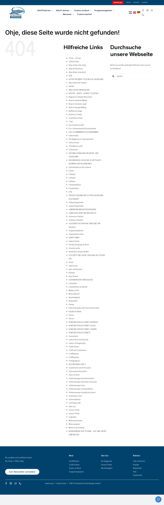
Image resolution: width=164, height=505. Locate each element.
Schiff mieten (74, 346)
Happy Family (74, 241)
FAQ (70, 192)
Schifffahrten (74, 353)
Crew (71, 121)
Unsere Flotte (74, 410)
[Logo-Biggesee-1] (17, 7)
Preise (71, 315)
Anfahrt (71, 86)
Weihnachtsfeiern (75, 420)
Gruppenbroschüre (76, 234)
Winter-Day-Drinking (76, 427)
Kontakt (72, 272)
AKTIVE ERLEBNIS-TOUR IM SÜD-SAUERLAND (86, 79)
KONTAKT (144, 2)
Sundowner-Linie (75, 396)
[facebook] (143, 10)
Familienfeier (74, 188)
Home (71, 262)
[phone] (143, 15)
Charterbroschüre (76, 118)
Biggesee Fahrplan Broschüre (80, 97)
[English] (134, 12)
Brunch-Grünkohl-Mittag (78, 100)
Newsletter (73, 301)
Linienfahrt (73, 283)
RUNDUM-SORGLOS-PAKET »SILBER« (83, 329)
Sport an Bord (74, 375)
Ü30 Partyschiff (74, 403)
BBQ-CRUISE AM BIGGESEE (79, 90)
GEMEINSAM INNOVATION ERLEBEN (82, 209)
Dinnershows (74, 142)
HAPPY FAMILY (74, 237)
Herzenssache (74, 248)
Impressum (73, 265)
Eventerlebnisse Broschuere (80, 167)
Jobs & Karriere (139, 461)
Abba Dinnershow (76, 68)
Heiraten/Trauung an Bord (79, 244)
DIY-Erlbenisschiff (75, 146)
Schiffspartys (74, 357)
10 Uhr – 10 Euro (75, 58)
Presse (71, 318)
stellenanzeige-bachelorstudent (81, 378)
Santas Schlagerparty (77, 343)
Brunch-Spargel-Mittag (77, 107)
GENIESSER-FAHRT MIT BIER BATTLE (82, 213)
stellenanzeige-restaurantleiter (81, 389)
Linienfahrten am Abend (78, 287)
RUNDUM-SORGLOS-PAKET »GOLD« (82, 325)
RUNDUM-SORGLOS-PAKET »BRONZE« (83, 322)
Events (71, 170)
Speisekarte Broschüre (78, 371)
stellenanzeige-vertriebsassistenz (82, 392)
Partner (71, 304)
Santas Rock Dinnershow (78, 339)
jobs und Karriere (75, 269)
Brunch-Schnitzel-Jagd (77, 104)
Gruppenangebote (76, 230)
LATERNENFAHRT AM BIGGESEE (81, 280)
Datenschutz (74, 135)
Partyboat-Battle (75, 311)
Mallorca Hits (74, 290)
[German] (138, 12)
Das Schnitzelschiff (76, 125)
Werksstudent (74, 424)
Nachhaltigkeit (74, 297)
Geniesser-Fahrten (76, 216)
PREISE (128, 2)
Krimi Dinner (73, 276)
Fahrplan (72, 174)
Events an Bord (75, 468)
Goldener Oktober (76, 220)
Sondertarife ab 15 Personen (80, 368)
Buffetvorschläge (75, 111)
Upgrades (73, 417)
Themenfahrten (75, 399)
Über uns (72, 406)
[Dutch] (130, 12)
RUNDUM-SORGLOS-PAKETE (79, 332)
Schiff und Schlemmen (77, 350)
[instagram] (147, 10)
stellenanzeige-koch (77, 385)
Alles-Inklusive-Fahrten (77, 82)
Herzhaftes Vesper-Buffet (79, 251)
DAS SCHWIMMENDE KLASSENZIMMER (83, 132)
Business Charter (75, 114)
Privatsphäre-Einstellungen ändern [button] (87, 483)
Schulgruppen (74, 360)
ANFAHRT (136, 2)
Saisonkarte (73, 336)
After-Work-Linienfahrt (77, 72)
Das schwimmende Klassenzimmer (82, 128)
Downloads (73, 149)
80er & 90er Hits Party (77, 65)
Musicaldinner (74, 294)
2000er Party (74, 61)
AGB (70, 75)
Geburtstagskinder (76, 202)
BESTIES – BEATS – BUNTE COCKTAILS (84, 93)
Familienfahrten (75, 185)
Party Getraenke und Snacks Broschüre (84, 308)
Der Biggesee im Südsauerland (81, 139)
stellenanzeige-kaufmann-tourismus (83, 382)
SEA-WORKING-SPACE (77, 364)
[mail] (152, 10)
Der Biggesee (106, 461)
